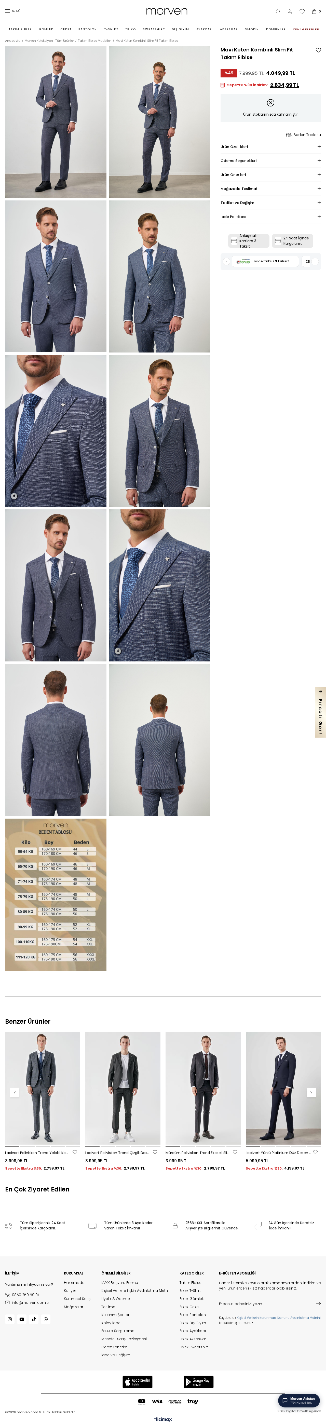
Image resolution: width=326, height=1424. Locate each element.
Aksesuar (229, 29)
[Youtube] (21, 1319)
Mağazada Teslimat (239, 188)
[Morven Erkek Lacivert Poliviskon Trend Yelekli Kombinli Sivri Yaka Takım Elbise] (42, 1088)
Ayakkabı (204, 29)
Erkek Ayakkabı (193, 1330)
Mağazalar (73, 1307)
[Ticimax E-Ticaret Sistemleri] (163, 1420)
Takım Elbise (20, 29)
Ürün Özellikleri (234, 146)
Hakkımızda (74, 1282)
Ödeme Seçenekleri (238, 160)
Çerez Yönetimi (114, 1347)
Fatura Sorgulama (117, 1330)
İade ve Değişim (115, 1355)
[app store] (137, 1382)
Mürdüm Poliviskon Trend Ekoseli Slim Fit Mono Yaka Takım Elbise (199, 1152)
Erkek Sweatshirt (194, 1347)
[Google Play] (198, 1382)
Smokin (252, 29)
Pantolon (87, 29)
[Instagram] (10, 1319)
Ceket (65, 29)
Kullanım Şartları (115, 1314)
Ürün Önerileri (233, 174)
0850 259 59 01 (25, 1295)
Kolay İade (110, 1323)
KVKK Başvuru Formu (119, 1282)
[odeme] (168, 1402)
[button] (12, 1146)
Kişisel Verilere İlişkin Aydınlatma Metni (135, 1290)
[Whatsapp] (45, 1319)
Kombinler (276, 29)
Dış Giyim (180, 29)
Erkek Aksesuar (193, 1339)
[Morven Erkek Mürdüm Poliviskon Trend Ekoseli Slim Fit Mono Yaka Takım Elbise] (203, 1088)
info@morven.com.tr (30, 1302)
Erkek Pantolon (193, 1314)
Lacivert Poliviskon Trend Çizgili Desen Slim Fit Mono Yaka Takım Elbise (118, 1152)
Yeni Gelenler (306, 29)
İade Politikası (233, 216)
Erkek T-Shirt (190, 1290)
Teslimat (109, 1307)
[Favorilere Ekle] (318, 50)
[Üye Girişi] (290, 11)
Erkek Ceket (190, 1307)
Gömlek (46, 29)
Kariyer (70, 1290)
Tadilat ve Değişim (237, 202)
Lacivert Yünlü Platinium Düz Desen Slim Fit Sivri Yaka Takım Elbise (279, 1152)
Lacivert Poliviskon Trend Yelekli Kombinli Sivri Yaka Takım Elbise (38, 1152)
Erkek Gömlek (192, 1298)
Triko (130, 29)
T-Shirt (111, 29)
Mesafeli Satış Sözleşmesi (124, 1339)
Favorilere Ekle (75, 1152)
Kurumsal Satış (77, 1298)
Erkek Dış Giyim (193, 1323)
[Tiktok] (33, 1319)
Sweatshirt (154, 29)
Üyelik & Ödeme (115, 1298)
